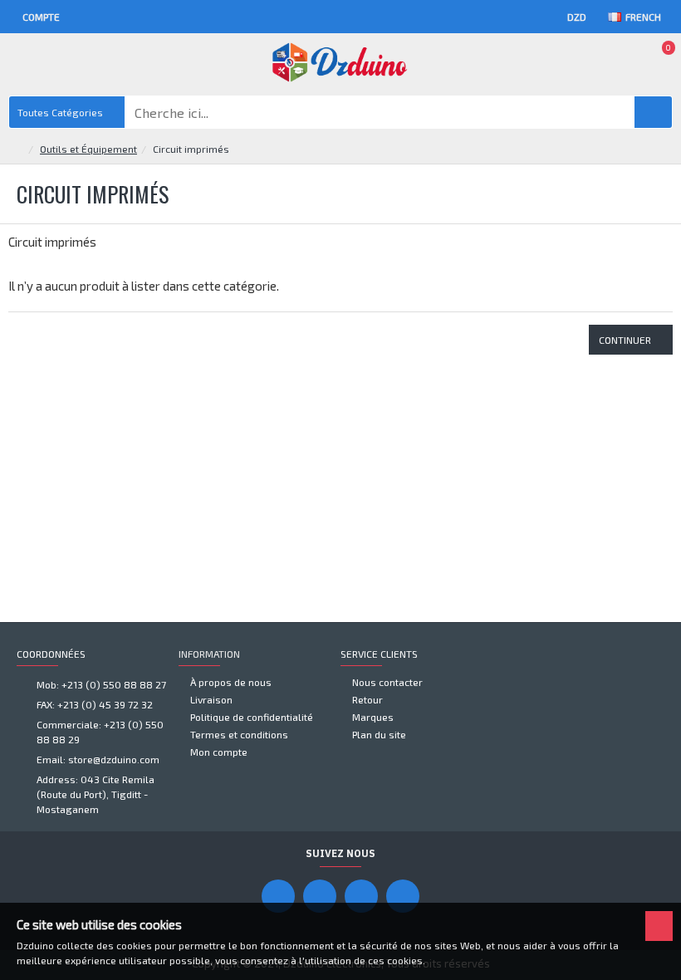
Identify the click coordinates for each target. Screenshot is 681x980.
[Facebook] (278, 896)
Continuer (625, 339)
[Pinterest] (361, 896)
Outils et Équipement (88, 148)
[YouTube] (319, 896)
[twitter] (402, 896)
